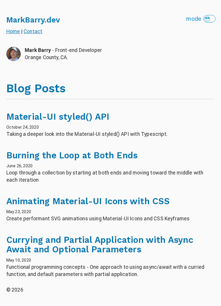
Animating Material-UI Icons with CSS (88, 201)
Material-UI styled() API (58, 117)
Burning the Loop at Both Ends (72, 155)
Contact (33, 31)
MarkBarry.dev (33, 20)
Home (13, 31)
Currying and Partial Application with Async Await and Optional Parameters (99, 244)
